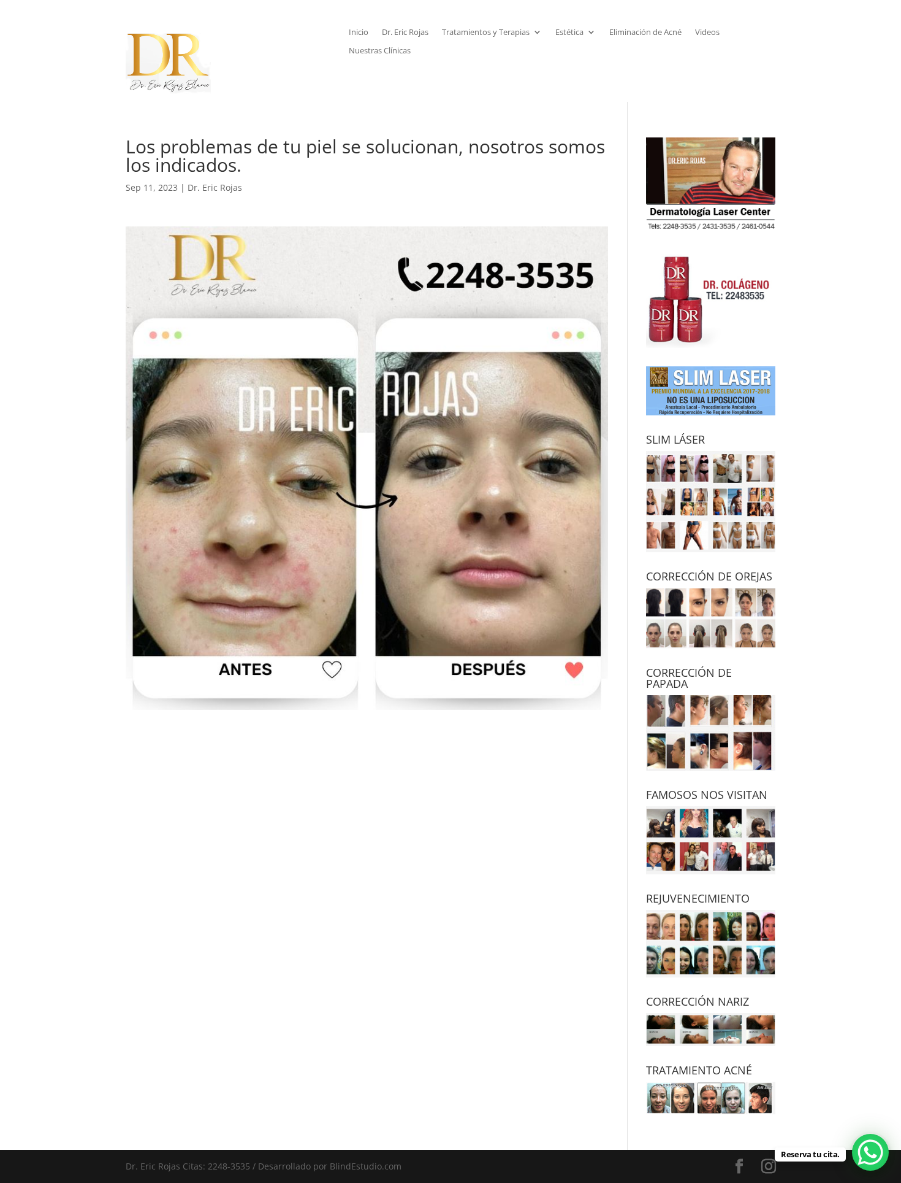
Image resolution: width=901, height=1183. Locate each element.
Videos (707, 32)
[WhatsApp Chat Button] (870, 1152)
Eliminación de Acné (645, 32)
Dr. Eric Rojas (405, 32)
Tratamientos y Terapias (486, 32)
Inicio (358, 32)
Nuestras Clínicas (380, 51)
